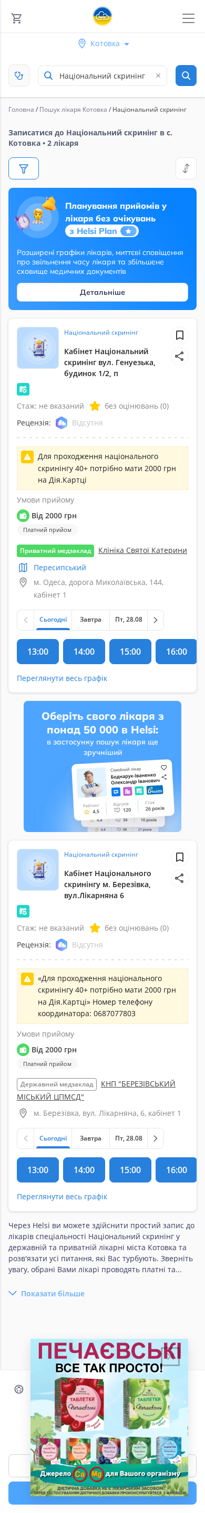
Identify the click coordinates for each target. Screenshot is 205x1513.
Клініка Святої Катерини (142, 550)
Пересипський (60, 567)
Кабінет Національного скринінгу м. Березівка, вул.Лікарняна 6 (107, 884)
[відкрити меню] (188, 18)
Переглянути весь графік (62, 678)
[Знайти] (186, 75)
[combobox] (102, 76)
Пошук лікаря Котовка (73, 109)
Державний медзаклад (56, 1084)
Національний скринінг (101, 332)
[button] (179, 356)
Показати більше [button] (53, 1293)
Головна (21, 109)
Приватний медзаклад (55, 550)
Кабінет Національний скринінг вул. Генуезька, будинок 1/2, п (110, 362)
